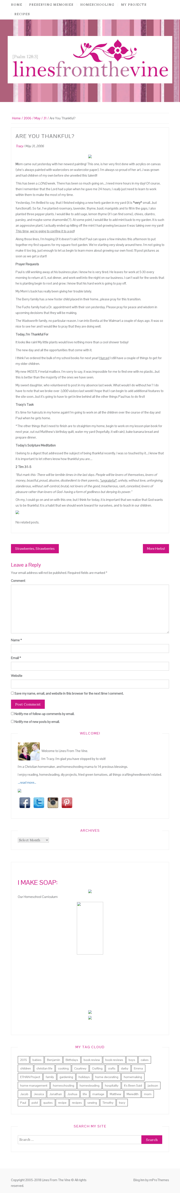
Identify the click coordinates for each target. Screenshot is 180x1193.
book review (92, 1060)
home (16, 4)
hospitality (112, 1085)
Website (16, 676)
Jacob (24, 1094)
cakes (145, 1060)
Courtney (80, 1068)
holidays (84, 1077)
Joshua (72, 1094)
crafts (111, 1068)
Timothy (108, 1103)
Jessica (39, 1094)
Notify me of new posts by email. (37, 722)
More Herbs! (156, 548)
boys (132, 1060)
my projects (134, 4)
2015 (23, 1060)
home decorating (106, 1077)
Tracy (19, 146)
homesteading (89, 1085)
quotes (48, 1103)
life (85, 1094)
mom (147, 1094)
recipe (62, 1103)
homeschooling (97, 4)
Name (16, 640)
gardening (66, 1077)
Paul (23, 1103)
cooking (63, 1068)
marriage (98, 1094)
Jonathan (55, 1094)
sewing (92, 1103)
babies (36, 1060)
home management (33, 1085)
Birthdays (72, 1060)
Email (16, 658)
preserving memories (51, 4)
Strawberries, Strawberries (35, 548)
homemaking (133, 1077)
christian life (44, 1068)
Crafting (97, 1068)
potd (35, 1103)
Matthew (115, 1094)
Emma (138, 1068)
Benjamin (53, 1060)
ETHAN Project (30, 1077)
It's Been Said (133, 1085)
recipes (22, 14)
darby (124, 1068)
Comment (18, 581)
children (25, 1068)
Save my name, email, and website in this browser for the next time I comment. (69, 693)
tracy (122, 1103)
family (50, 1077)
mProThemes (159, 1180)
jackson (153, 1085)
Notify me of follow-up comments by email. (44, 714)
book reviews (114, 1060)
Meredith (133, 1094)
